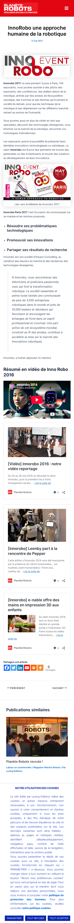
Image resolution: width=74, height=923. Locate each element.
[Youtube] (27, 668)
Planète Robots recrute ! (24, 761)
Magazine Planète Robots (46, 767)
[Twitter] (13, 668)
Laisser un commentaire (18, 767)
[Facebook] (7, 668)
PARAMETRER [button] (14, 918)
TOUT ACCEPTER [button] (59, 918)
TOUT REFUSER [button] (35, 918)
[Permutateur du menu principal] (66, 8)
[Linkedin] (20, 668)
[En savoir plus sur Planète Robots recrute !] (37, 736)
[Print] (34, 668)
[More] (40, 668)
